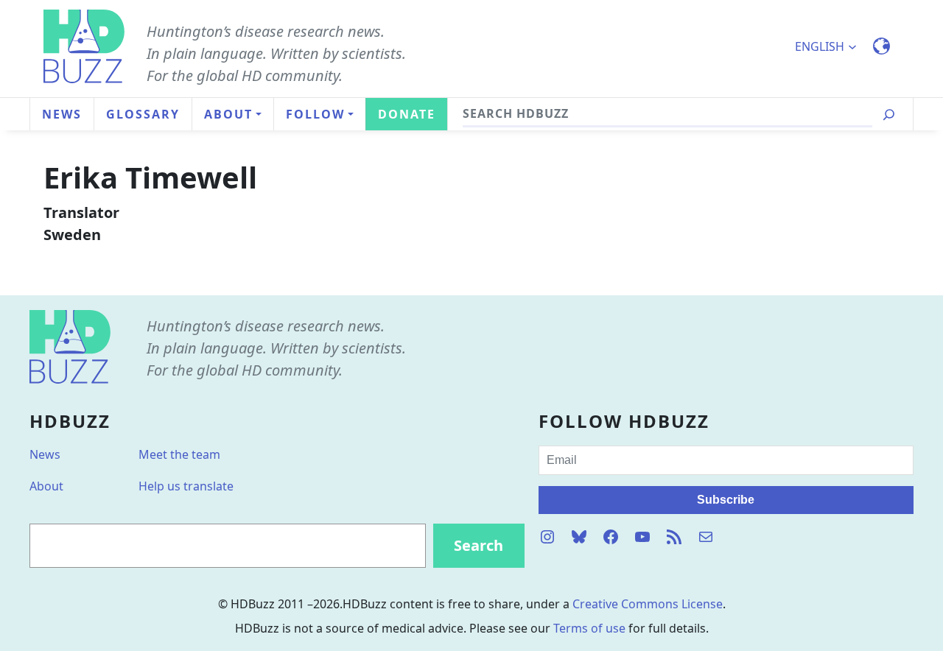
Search (478, 545)
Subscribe (725, 499)
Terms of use (589, 628)
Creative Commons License (647, 604)
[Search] (889, 114)
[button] (832, 46)
